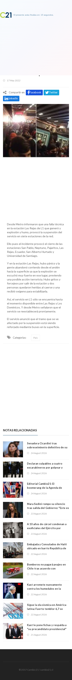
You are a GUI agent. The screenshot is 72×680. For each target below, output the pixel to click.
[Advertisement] (36, 189)
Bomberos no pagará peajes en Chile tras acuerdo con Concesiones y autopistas (46, 568)
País (35, 337)
